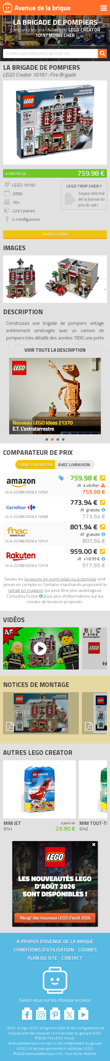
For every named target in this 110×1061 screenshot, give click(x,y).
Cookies (87, 949)
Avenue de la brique (36, 7)
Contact (71, 958)
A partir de (16, 173)
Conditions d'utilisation (43, 949)
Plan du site (42, 958)
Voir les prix (55, 234)
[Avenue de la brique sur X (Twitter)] (69, 1012)
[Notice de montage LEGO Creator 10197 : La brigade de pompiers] (41, 713)
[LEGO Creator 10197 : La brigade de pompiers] (55, 158)
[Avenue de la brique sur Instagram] (41, 1012)
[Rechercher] (102, 53)
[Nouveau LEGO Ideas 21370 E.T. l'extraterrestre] (55, 396)
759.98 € (91, 173)
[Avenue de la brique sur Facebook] (27, 1012)
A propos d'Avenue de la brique (55, 941)
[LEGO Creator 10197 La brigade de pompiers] (22, 298)
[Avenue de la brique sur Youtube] (83, 1012)
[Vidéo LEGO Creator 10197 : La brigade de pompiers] (39, 648)
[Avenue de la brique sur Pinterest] (55, 1012)
